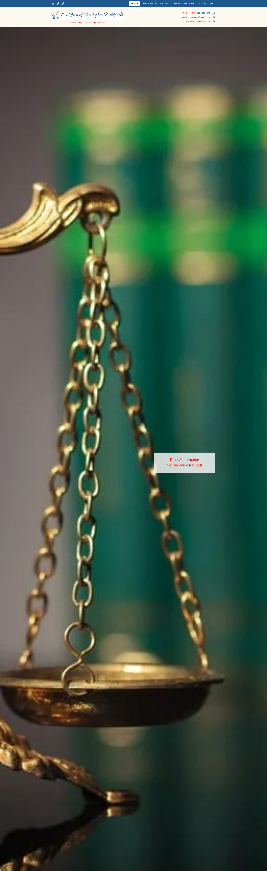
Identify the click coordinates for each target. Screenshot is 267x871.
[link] (134, 3)
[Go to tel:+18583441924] (172, 13)
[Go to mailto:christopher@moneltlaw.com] (172, 21)
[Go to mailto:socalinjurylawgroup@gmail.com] (172, 17)
